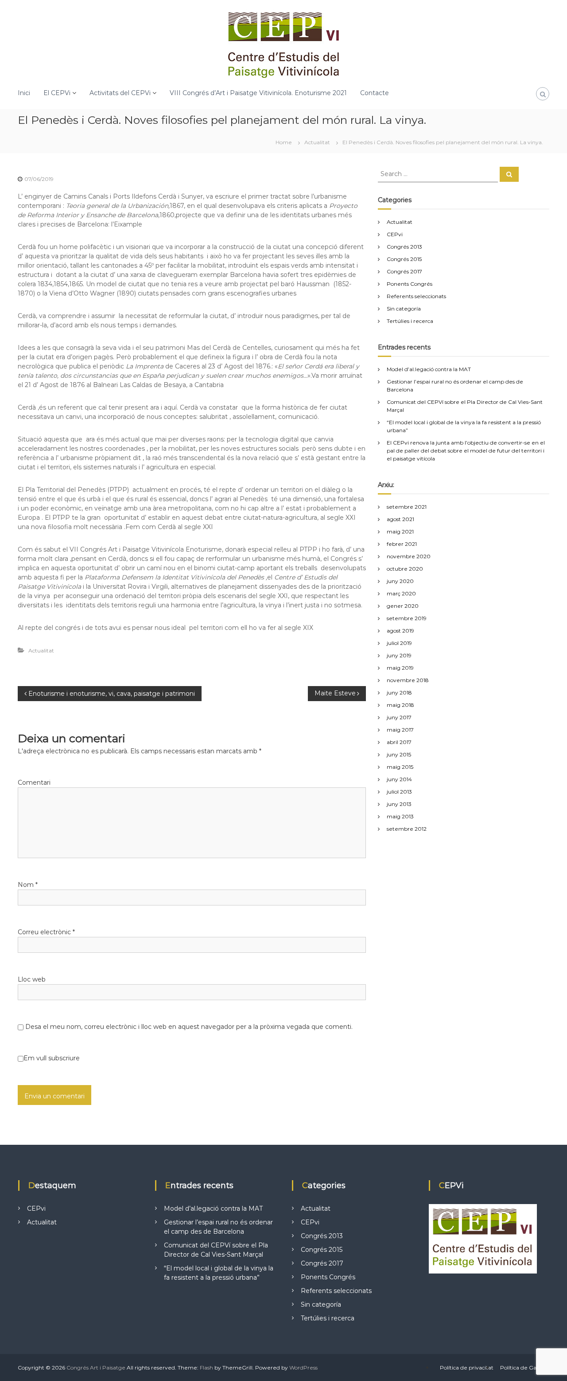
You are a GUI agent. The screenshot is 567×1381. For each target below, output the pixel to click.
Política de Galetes (524, 1367)
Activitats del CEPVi (120, 93)
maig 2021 (400, 531)
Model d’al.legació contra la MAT (429, 369)
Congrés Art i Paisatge (95, 1367)
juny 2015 (399, 754)
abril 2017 (399, 742)
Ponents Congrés (409, 283)
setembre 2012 (407, 828)
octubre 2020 (405, 568)
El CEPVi (56, 93)
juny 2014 (399, 779)
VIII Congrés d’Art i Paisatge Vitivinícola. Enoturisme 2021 (258, 93)
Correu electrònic (46, 932)
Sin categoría (404, 308)
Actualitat (317, 142)
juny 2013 (399, 804)
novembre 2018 (408, 680)
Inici (24, 93)
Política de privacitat (466, 1367)
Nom (28, 885)
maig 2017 (400, 729)
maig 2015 (400, 766)
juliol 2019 (399, 643)
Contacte (374, 93)
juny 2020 (400, 581)
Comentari (34, 782)
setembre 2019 (407, 618)
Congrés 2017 (404, 271)
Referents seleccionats (416, 296)
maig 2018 (400, 705)
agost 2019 (400, 630)
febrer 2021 (402, 544)
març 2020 (401, 593)
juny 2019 (399, 655)
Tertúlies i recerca (410, 321)
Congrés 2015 (404, 259)
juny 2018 (399, 692)
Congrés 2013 (404, 246)
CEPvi (395, 234)
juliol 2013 (399, 791)
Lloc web (32, 979)
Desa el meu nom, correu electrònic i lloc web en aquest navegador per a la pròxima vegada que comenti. (189, 1027)
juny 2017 (399, 717)
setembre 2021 (407, 506)
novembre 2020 (409, 556)
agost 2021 (400, 519)
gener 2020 (403, 605)
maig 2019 (400, 667)
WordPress (303, 1367)
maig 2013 (400, 816)
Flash (206, 1367)
